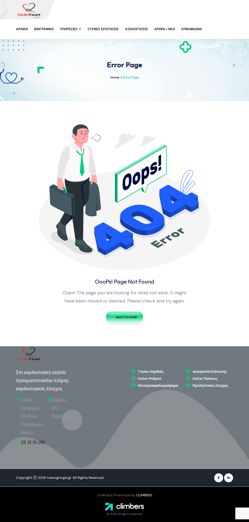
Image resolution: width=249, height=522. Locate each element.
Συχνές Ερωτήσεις (103, 29)
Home (114, 77)
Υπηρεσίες (69, 29)
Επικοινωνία (191, 29)
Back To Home (126, 317)
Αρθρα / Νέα (164, 29)
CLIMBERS (144, 495)
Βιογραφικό (44, 29)
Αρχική (22, 29)
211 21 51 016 (33, 442)
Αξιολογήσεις (136, 29)
